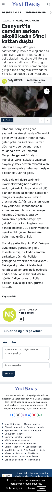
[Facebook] (12, 415)
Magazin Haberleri (33, 430)
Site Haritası (34, 453)
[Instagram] (23, 415)
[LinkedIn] (28, 415)
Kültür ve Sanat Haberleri (17, 440)
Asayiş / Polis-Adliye (27, 21)
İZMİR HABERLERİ (35, 12)
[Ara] (48, 4)
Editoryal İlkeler (30, 456)
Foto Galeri (29, 450)
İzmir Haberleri (12, 424)
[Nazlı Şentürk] (9, 314)
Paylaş (9, 120)
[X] (18, 415)
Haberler (7, 21)
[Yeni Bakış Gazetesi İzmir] (26, 4)
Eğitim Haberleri (13, 446)
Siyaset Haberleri (13, 427)
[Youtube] (34, 415)
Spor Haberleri (12, 430)
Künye (8, 453)
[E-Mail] (21, 319)
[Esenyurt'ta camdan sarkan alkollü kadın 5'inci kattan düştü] (26, 101)
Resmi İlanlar (11, 456)
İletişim (19, 453)
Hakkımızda (34, 459)
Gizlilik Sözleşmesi (14, 459)
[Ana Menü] (3, 4)
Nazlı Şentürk (26, 312)
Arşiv (42, 450)
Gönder (8, 373)
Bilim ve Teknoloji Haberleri (18, 437)
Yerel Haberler (12, 450)
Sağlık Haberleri (34, 446)
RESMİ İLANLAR (11, 12)
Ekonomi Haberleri (36, 427)
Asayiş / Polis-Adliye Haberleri (20, 443)
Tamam (42, 488)
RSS (8, 476)
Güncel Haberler (32, 424)
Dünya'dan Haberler (14, 433)
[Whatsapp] (39, 415)
